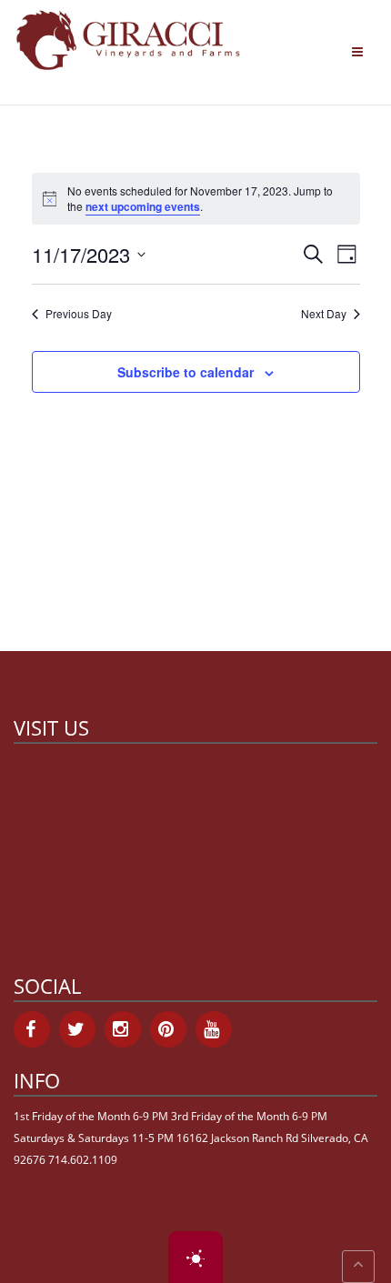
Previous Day (78, 313)
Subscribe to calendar (185, 372)
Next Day (323, 313)
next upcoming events (142, 206)
